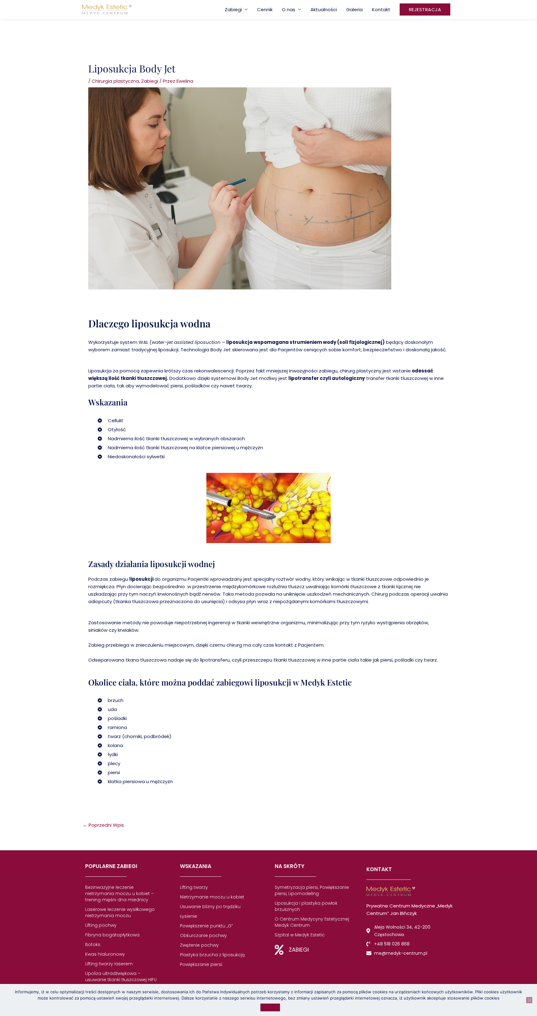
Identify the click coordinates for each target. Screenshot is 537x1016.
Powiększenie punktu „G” (206, 926)
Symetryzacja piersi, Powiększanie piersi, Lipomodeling (312, 890)
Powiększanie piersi (201, 964)
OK (270, 1007)
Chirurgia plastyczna (115, 81)
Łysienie (188, 916)
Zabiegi (233, 9)
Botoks (92, 944)
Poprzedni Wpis (103, 825)
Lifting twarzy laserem (109, 964)
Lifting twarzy (194, 887)
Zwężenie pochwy (199, 945)
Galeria (354, 9)
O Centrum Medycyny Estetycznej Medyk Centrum (312, 922)
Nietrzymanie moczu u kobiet (212, 897)
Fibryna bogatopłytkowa (112, 935)
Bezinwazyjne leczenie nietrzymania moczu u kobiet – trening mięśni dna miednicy (119, 893)
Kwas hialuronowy (105, 954)
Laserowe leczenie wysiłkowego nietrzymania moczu (120, 912)
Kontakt (381, 9)
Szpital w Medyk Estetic (300, 935)
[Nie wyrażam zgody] (529, 1000)
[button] (425, 9)
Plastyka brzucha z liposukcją (212, 955)
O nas (288, 9)
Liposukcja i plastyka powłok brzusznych (306, 906)
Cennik (265, 9)
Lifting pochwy (101, 925)
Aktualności (323, 9)
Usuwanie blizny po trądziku (210, 906)
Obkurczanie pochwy (203, 935)
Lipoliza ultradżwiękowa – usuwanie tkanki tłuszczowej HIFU (121, 976)
